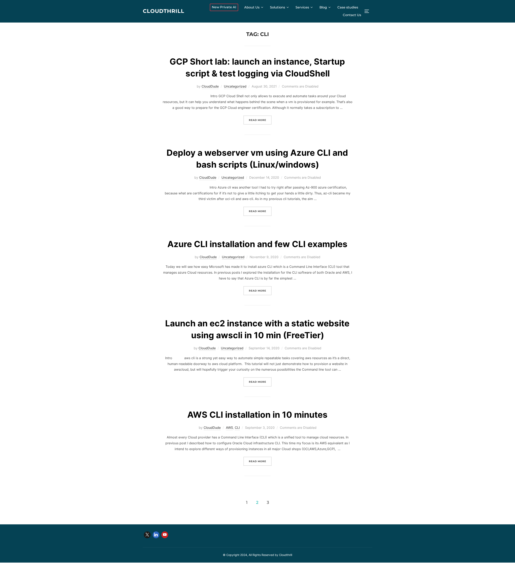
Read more (260, 120)
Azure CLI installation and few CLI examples (257, 244)
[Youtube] (164, 534)
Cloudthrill (163, 11)
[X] (147, 534)
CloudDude (210, 86)
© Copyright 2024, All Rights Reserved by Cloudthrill (257, 555)
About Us (252, 7)
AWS (229, 428)
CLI (237, 428)
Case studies (347, 7)
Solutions (277, 7)
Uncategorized (235, 86)
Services (302, 7)
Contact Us (352, 15)
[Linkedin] (156, 534)
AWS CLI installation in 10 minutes (257, 414)
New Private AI (224, 7)
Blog (323, 7)
